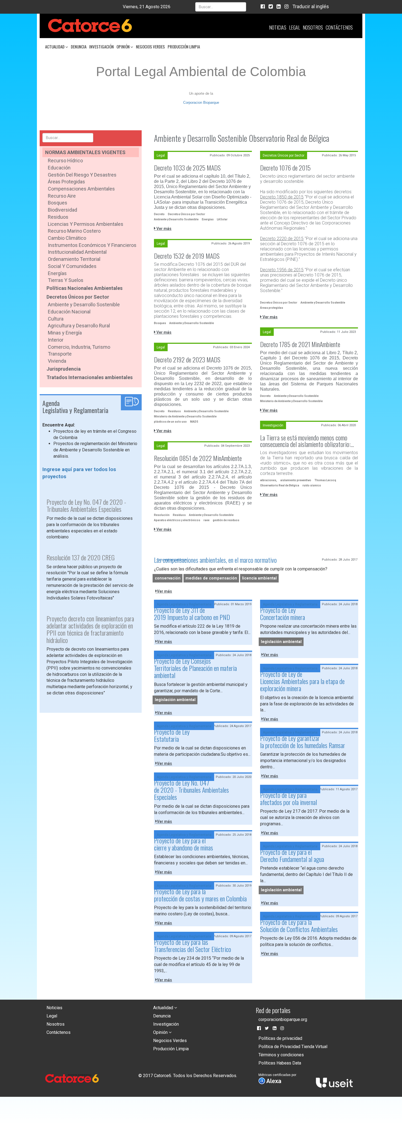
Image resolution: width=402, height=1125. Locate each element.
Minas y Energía (65, 333)
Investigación (101, 47)
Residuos (58, 217)
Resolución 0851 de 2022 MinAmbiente (198, 458)
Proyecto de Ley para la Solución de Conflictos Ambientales (299, 925)
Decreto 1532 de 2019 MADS (187, 255)
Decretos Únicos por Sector (77, 297)
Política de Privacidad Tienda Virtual (292, 1046)
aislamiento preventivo (295, 480)
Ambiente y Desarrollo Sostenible (84, 304)
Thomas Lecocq (325, 480)
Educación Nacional (69, 312)
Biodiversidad (62, 210)
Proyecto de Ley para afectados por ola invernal (288, 798)
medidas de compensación (211, 578)
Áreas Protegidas (66, 181)
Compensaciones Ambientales (81, 189)
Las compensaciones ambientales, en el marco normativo (215, 560)
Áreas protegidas (271, 307)
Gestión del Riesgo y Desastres (82, 175)
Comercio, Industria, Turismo (79, 347)
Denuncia (78, 47)
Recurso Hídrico (65, 160)
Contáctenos (339, 27)
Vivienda (57, 361)
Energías (57, 273)
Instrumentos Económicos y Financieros (92, 245)
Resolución (162, 515)
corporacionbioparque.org (282, 1019)
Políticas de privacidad (280, 1038)
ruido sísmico (311, 485)
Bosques (57, 203)
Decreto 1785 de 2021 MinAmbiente (300, 344)
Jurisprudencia (63, 369)
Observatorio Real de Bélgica (279, 485)
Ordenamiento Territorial (74, 259)
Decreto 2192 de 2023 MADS (187, 359)
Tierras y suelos (65, 280)
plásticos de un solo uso (170, 421)
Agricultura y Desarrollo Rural (79, 325)
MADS (194, 421)
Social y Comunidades (72, 266)
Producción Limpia (184, 47)
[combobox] (220, 6)
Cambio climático (67, 238)
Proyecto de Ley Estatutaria (172, 735)
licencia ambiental (259, 578)
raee (206, 520)
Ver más (163, 228)
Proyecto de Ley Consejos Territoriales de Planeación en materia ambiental (195, 668)
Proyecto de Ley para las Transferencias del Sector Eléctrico (192, 945)
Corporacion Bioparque (201, 102)
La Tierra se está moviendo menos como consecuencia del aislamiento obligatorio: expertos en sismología (305, 440)
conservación (167, 578)
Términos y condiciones (281, 1054)
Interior (55, 340)
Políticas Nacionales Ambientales (84, 288)
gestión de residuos (226, 520)
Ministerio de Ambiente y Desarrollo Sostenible (291, 401)
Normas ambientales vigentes (85, 152)
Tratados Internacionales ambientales (89, 377)
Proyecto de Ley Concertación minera (282, 613)
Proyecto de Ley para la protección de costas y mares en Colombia (200, 894)
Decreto (159, 214)
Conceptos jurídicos (172, 560)
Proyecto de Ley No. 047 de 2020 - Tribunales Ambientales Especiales (191, 790)
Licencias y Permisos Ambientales (85, 224)
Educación (59, 168)
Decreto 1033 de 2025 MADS (187, 167)
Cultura (55, 319)
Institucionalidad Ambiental (77, 252)
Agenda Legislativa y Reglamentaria (184, 604)
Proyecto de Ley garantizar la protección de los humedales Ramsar (302, 741)
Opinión (123, 47)
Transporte (60, 354)
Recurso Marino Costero (74, 231)
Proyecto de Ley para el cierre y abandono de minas (183, 843)
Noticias (277, 27)
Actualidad (55, 47)
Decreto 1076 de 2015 (285, 167)
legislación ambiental (281, 641)
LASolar (222, 219)
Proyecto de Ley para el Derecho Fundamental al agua (292, 855)
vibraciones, (268, 480)
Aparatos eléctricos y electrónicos (177, 520)
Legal (294, 27)
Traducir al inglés (310, 6)
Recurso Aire (62, 196)
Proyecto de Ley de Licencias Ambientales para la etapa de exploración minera (302, 681)
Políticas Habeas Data (279, 1063)
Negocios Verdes (150, 47)
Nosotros (313, 27)
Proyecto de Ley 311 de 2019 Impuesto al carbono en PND (192, 613)
